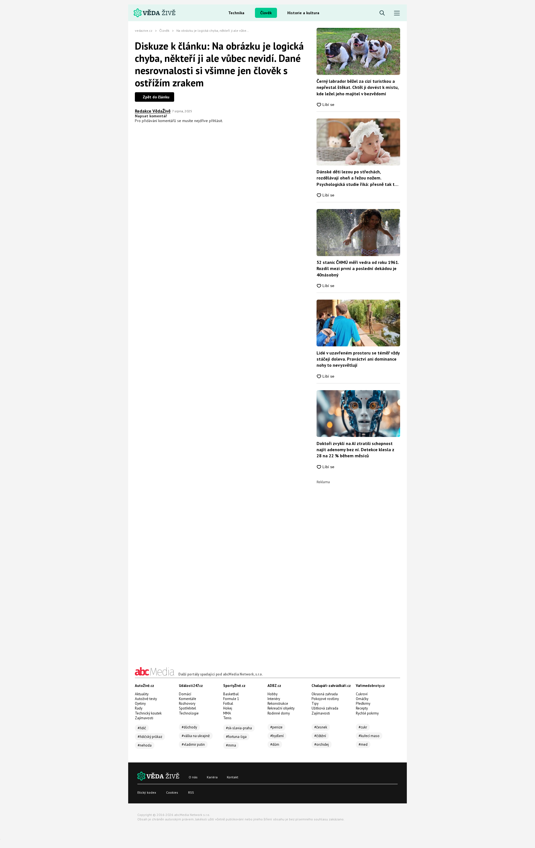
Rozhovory (187, 703)
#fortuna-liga (236, 736)
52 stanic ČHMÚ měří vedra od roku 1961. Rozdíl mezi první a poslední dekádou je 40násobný (358, 268)
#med (363, 744)
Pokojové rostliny (325, 698)
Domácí (185, 694)
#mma (231, 745)
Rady (138, 708)
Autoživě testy (146, 698)
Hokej (227, 708)
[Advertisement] (358, 567)
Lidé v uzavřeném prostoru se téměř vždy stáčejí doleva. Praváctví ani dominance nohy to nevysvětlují (358, 359)
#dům (274, 744)
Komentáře (187, 698)
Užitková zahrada (325, 708)
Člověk (266, 12)
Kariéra (212, 777)
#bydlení (277, 735)
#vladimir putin (193, 744)
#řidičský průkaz (150, 736)
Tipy (315, 703)
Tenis (227, 718)
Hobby (273, 694)
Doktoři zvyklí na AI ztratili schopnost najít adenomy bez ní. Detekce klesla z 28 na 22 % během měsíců (355, 450)
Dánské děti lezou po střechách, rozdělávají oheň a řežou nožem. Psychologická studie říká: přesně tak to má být (357, 178)
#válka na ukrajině (196, 735)
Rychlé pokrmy (367, 713)
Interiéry (274, 698)
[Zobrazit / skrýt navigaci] (397, 13)
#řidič (142, 728)
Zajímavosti (144, 718)
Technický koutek (148, 713)
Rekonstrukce (278, 703)
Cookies (172, 792)
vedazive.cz (143, 30)
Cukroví (362, 694)
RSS (191, 792)
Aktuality (142, 694)
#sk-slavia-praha (239, 728)
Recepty (362, 708)
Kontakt (232, 777)
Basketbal (231, 694)
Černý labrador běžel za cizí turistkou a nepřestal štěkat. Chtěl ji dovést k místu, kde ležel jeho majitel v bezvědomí (357, 87)
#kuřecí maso (369, 735)
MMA (227, 713)
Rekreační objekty (281, 708)
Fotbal (228, 703)
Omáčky (362, 698)
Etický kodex (146, 792)
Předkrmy (363, 703)
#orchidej (321, 744)
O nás (193, 777)
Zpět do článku (156, 96)
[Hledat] (382, 13)
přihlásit (215, 120)
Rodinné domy (279, 713)
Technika (236, 12)
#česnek (320, 727)
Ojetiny (140, 703)
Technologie (189, 713)
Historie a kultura (303, 12)
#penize (276, 727)
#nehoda (145, 745)
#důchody (189, 727)
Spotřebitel (187, 708)
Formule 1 (231, 698)
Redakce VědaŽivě (153, 111)
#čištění (320, 735)
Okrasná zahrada (325, 694)
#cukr (363, 727)
